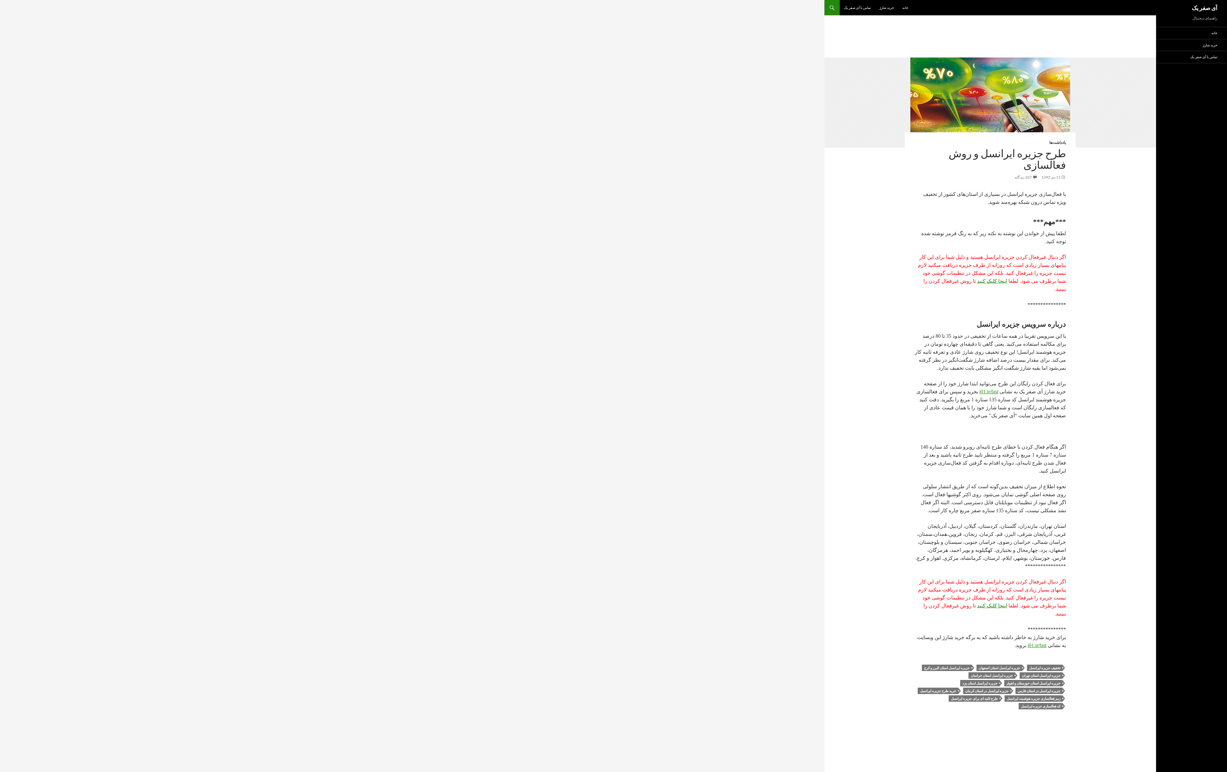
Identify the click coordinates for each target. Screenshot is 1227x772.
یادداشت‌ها (1057, 142)
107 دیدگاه (1023, 177)
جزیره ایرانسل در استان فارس (1039, 691)
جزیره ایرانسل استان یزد (980, 683)
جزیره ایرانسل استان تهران (1041, 675)
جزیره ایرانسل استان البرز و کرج (947, 668)
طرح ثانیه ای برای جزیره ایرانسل (974, 698)
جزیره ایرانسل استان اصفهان (999, 668)
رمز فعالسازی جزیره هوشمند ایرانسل (1034, 698)
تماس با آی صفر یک (857, 7)
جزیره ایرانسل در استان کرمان (987, 691)
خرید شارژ (886, 7)
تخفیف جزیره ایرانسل (1045, 668)
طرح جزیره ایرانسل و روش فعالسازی (1007, 159)
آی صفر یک (1204, 7)
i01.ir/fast (988, 391)
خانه (905, 7)
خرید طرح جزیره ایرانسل (938, 691)
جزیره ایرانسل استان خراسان (992, 675)
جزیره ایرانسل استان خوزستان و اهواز (1034, 683)
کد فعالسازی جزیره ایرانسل (1041, 706)
